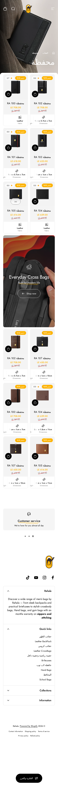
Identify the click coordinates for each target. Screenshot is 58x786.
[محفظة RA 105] (15, 194)
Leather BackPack (43, 641)
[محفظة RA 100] (15, 86)
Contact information (16, 731)
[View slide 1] (33, 536)
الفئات (45, 53)
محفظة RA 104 (42, 210)
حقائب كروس (44, 646)
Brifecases (46, 660)
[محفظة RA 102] (42, 86)
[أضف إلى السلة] (35, 94)
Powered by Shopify (29, 726)
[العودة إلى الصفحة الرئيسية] (53, 53)
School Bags (45, 679)
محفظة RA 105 (15, 210)
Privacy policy (23, 736)
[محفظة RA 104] (42, 194)
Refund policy (35, 736)
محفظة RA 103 (42, 157)
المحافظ (47, 674)
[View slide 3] (25, 536)
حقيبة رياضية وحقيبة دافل (39, 655)
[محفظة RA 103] (42, 140)
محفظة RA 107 (42, 358)
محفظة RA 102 (42, 103)
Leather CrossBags (42, 651)
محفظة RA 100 (15, 103)
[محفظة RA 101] (15, 140)
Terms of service (43, 731)
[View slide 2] (29, 536)
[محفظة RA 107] (42, 341)
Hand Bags (46, 670)
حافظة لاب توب (44, 665)
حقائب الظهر (45, 636)
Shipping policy (30, 731)
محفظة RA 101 (15, 157)
